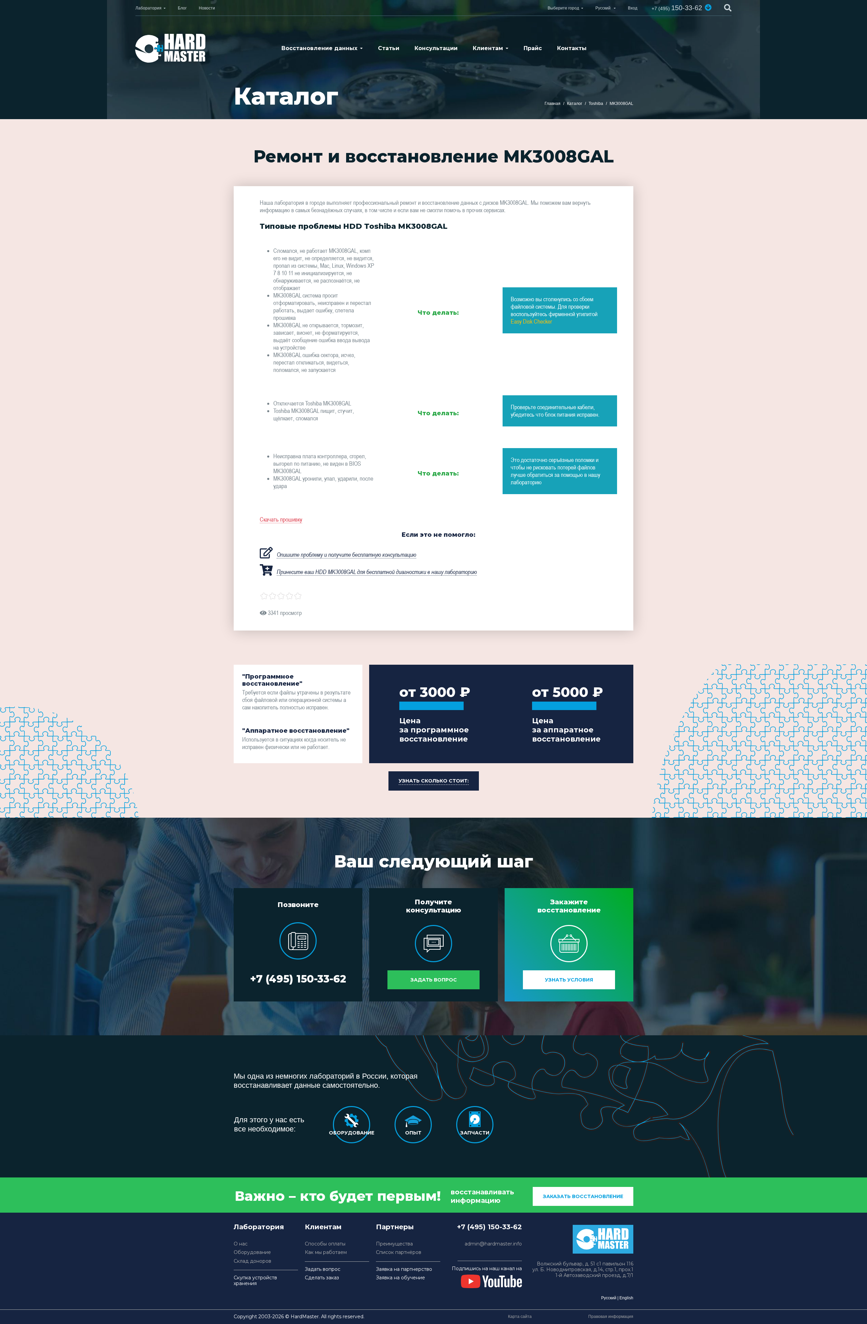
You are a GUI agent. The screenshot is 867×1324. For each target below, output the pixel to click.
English (626, 1298)
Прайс (533, 48)
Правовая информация (610, 1316)
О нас (241, 1244)
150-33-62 (677, 8)
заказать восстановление (583, 1196)
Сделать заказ (322, 1278)
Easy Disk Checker (531, 321)
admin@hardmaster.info (493, 1244)
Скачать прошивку (281, 519)
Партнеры (395, 1227)
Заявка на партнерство (404, 1269)
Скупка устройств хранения (255, 1280)
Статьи (388, 48)
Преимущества (394, 1244)
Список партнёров (398, 1252)
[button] (708, 7)
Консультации (436, 48)
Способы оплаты (325, 1244)
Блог (182, 8)
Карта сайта (520, 1316)
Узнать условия (569, 980)
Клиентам (488, 48)
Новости (207, 8)
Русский (608, 1298)
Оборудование (252, 1252)
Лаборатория (148, 8)
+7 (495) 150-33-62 (298, 979)
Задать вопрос (433, 980)
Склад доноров (252, 1261)
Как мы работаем (326, 1252)
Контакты (572, 48)
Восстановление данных (319, 48)
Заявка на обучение (400, 1278)
